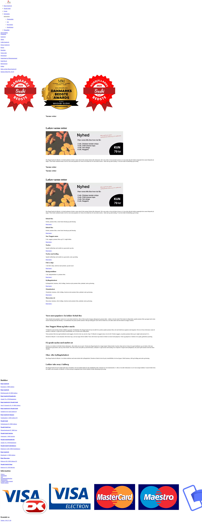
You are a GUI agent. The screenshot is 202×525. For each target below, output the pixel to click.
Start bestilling (4, 32)
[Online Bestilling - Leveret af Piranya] (2, 523)
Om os (2, 474)
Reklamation (4, 480)
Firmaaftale (4, 475)
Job (2, 477)
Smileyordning (4, 482)
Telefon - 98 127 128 (6, 520)
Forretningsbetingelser (6, 478)
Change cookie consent (7, 481)
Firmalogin (3, 34)
